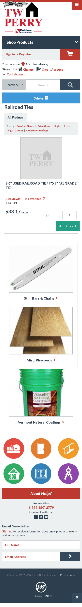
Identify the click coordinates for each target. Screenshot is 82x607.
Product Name (25, 126)
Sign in (10, 54)
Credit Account (52, 69)
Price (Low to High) (48, 126)
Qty (46, 215)
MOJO (48, 596)
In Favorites (35, 199)
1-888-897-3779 (41, 507)
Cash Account (16, 74)
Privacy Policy (67, 575)
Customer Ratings (37, 130)
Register (25, 54)
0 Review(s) (13, 199)
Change (28, 69)
